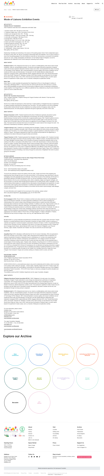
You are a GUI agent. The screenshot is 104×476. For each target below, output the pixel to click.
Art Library (55, 437)
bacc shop (77, 3)
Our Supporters (80, 445)
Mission (30, 429)
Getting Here (56, 431)
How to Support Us (81, 447)
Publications (80, 431)
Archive (70, 3)
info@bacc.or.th (7, 462)
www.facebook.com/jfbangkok (11, 326)
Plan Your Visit (62, 3)
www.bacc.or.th (8, 316)
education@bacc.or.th (25, 192)
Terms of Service (58, 474)
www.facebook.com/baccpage (11, 318)
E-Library (79, 435)
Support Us (90, 3)
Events (9, 9)
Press (54, 443)
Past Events (80, 429)
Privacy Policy (24, 473)
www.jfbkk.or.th (8, 324)
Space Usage (31, 445)
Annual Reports (81, 433)
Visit (54, 427)
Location (55, 429)
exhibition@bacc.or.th (9, 315)
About (83, 3)
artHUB (54, 435)
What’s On (54, 3)
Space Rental (32, 443)
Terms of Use (43, 473)
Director (30, 433)
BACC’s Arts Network (33, 440)
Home (5, 9)
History (30, 431)
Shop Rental (31, 447)
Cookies (30, 473)
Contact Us (31, 435)
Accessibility (56, 433)
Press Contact (56, 445)
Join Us (30, 437)
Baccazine (79, 437)
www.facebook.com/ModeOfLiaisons (13, 329)
